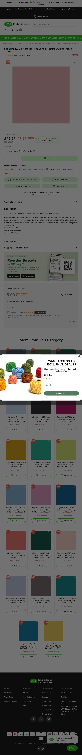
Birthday (48, 375)
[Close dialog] (79, 356)
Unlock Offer (61, 393)
